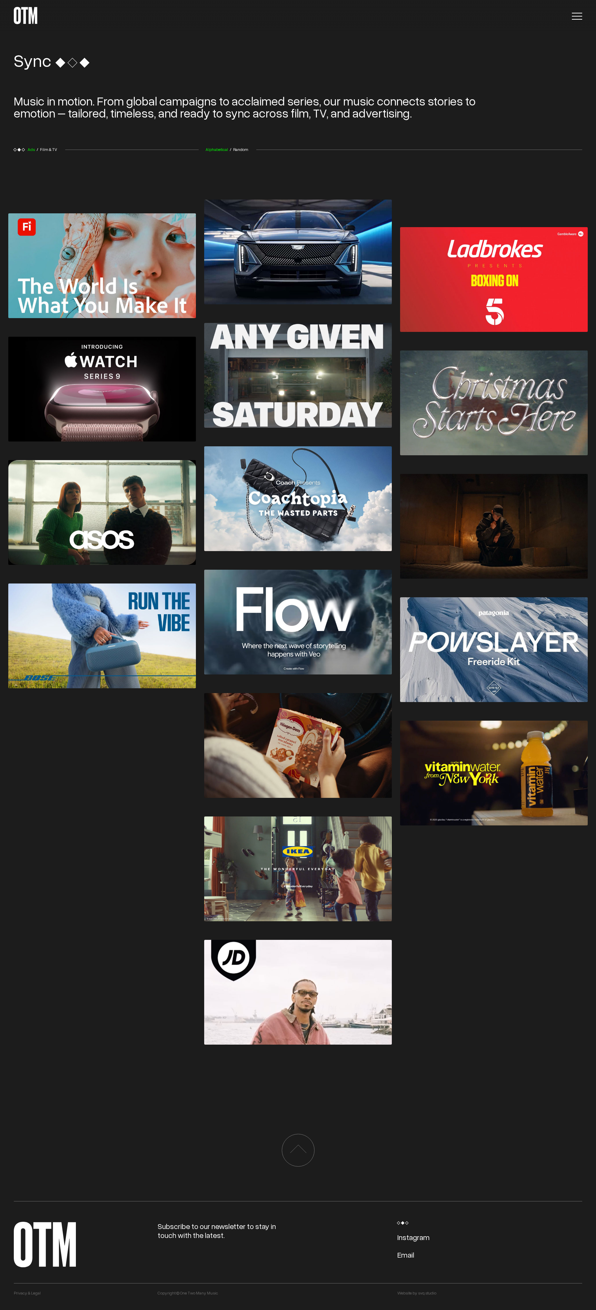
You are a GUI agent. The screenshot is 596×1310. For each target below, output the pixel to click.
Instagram (413, 1237)
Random (240, 149)
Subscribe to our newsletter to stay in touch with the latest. (217, 1230)
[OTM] (25, 15)
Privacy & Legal (27, 1293)
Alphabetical (217, 149)
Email (405, 1254)
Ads (31, 149)
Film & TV (48, 149)
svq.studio (427, 1293)
